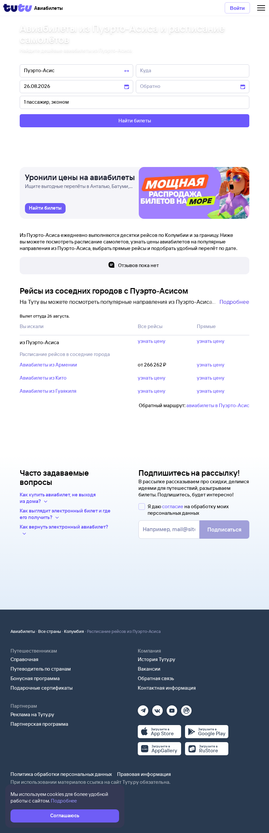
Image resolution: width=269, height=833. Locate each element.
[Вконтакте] (157, 708)
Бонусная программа (35, 678)
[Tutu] (17, 8)
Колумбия (74, 631)
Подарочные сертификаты (41, 688)
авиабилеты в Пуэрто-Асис (217, 405)
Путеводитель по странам (40, 669)
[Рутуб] (186, 708)
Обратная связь (156, 678)
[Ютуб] (172, 708)
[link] (45, 208)
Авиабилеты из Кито (43, 378)
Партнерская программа (39, 724)
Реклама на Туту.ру (32, 714)
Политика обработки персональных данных (61, 774)
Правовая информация (144, 774)
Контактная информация (167, 688)
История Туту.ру (156, 659)
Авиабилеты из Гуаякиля (48, 391)
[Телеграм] (143, 708)
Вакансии (149, 669)
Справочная (24, 659)
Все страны (49, 631)
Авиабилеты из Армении (48, 365)
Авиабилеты (22, 631)
